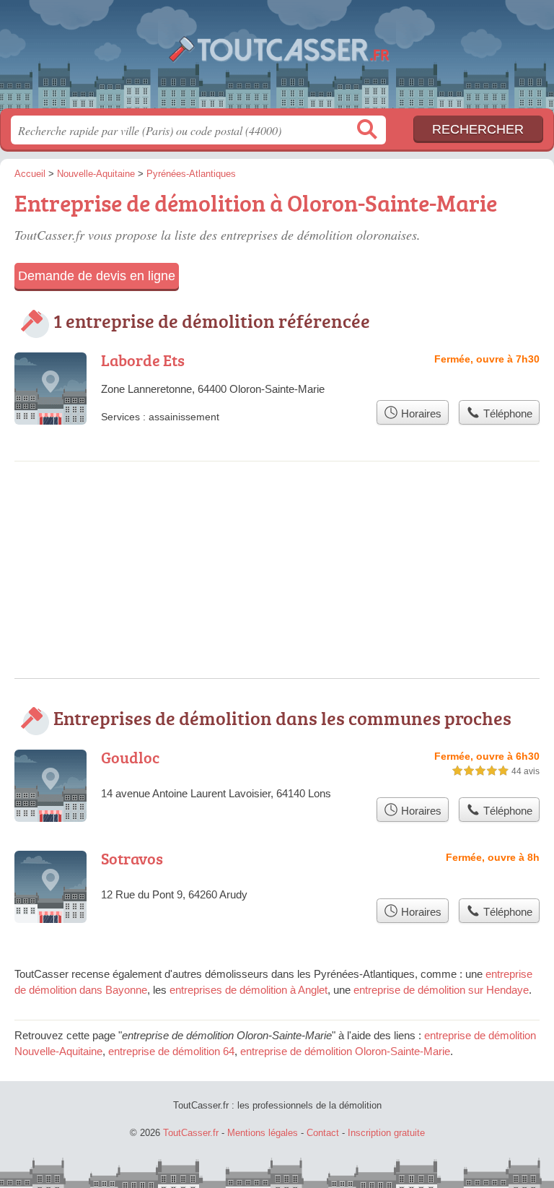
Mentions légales (262, 1132)
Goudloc (130, 757)
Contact (323, 1132)
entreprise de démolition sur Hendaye (441, 990)
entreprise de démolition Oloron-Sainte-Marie (345, 1051)
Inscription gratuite (386, 1132)
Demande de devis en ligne (96, 276)
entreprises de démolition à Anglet (248, 990)
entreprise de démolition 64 (171, 1051)
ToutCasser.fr (277, 59)
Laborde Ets (143, 360)
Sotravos (132, 858)
